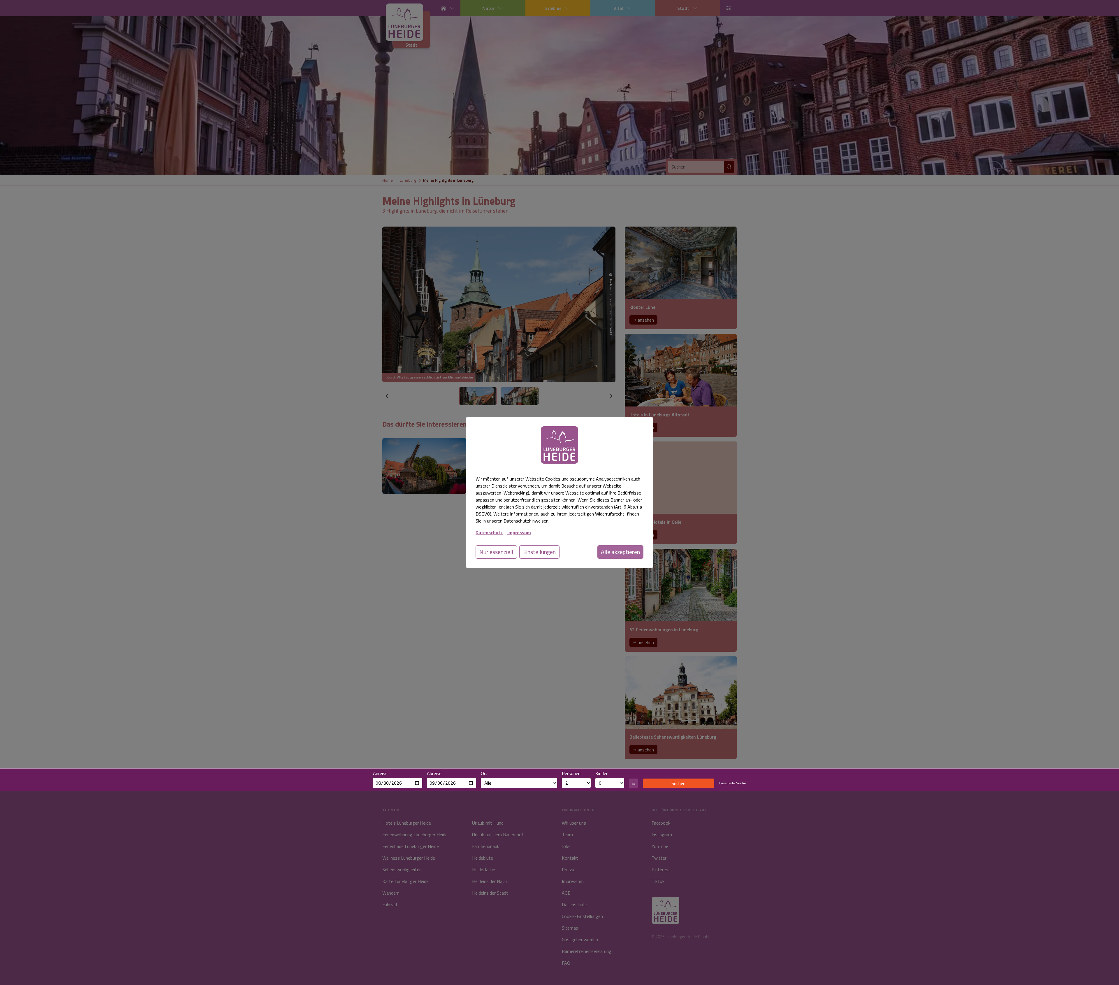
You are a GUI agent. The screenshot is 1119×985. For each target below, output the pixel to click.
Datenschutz (489, 532)
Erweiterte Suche (732, 783)
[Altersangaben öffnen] (633, 783)
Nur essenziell (496, 551)
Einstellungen (539, 551)
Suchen (678, 783)
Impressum (519, 532)
